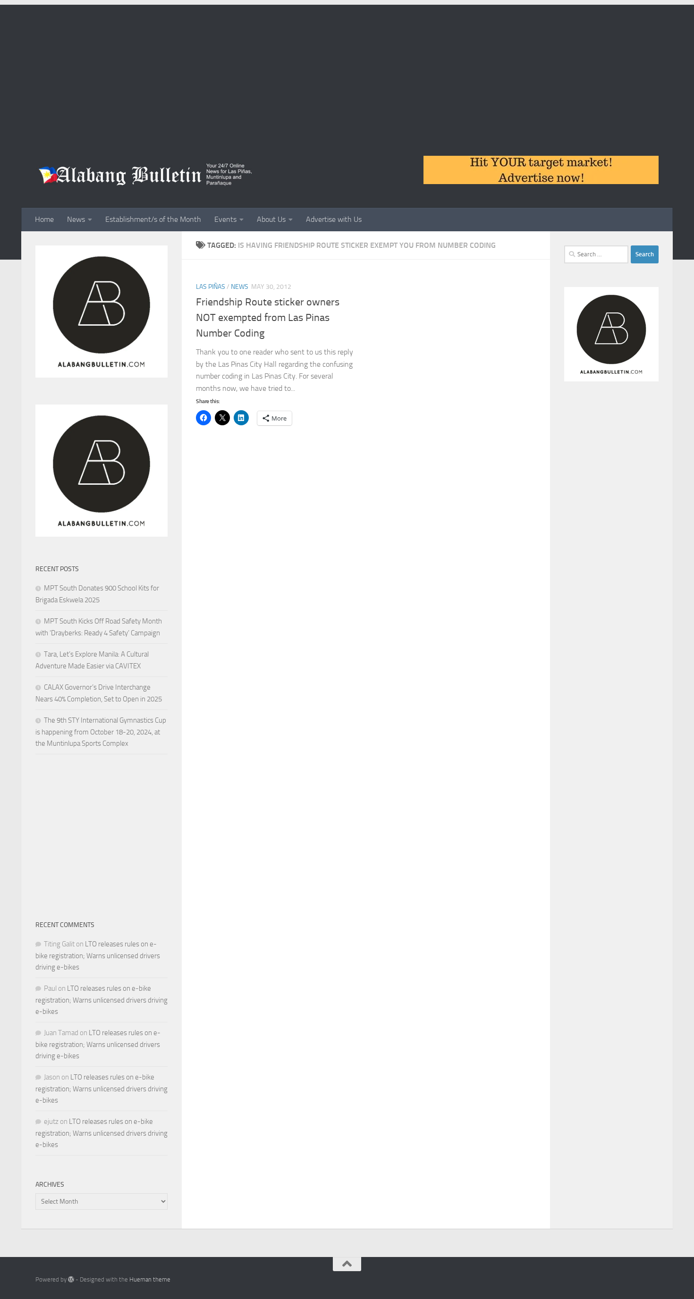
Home (44, 219)
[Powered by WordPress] (71, 1279)
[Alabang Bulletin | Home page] (145, 174)
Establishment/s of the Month (153, 219)
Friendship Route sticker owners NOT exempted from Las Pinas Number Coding (267, 317)
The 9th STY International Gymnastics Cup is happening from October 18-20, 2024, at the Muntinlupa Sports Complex (100, 732)
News (76, 219)
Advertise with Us (334, 219)
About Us (271, 219)
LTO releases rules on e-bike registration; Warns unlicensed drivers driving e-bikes (97, 955)
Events (225, 219)
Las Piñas (210, 287)
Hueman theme (149, 1279)
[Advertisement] (347, 71)
